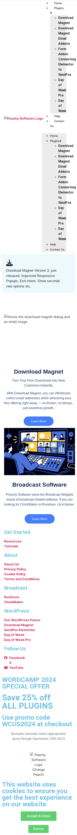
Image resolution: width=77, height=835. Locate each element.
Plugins (55, 141)
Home (58, 3)
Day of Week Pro (62, 87)
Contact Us (57, 249)
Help (57, 116)
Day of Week (62, 106)
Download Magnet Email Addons (65, 36)
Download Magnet (65, 20)
